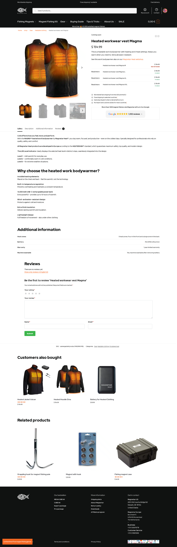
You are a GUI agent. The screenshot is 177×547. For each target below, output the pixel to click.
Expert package (60, 506)
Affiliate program (97, 512)
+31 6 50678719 (133, 527)
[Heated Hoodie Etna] (70, 380)
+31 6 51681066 (133, 533)
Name (27, 322)
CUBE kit (57, 503)
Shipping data (96, 499)
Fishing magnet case (123, 474)
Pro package (59, 509)
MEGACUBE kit (59, 499)
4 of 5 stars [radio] (36, 293)
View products (34, 409)
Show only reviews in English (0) (36, 272)
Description (29, 129)
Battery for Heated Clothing (102, 399)
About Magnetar (97, 503)
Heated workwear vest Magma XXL (115, 84)
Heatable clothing (40, 30)
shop (25, 30)
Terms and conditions (61, 542)
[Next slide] (81, 67)
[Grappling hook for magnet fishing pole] (39, 448)
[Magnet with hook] (88, 448)
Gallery (19, 129)
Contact (156, 13)
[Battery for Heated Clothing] (106, 380)
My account (145, 13)
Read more (95, 72)
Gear (31, 30)
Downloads (95, 509)
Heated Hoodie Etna (62, 399)
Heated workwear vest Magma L (114, 72)
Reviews (59, 129)
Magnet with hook (73, 474)
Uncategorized (114, 346)
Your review (29, 298)
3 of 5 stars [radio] (32, 293)
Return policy (96, 506)
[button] (154, 21)
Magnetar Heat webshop (133, 59)
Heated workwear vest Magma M (114, 65)
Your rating (29, 290)
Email (90, 322)
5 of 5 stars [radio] (39, 293)
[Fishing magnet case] (137, 448)
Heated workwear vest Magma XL (114, 78)
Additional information (44, 129)
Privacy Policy (96, 542)
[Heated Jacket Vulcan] (33, 380)
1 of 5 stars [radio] (25, 293)
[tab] (20, 128)
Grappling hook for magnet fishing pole (33, 474)
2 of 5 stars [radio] (29, 293)
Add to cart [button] (137, 484)
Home (20, 30)
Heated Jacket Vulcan (26, 399)
